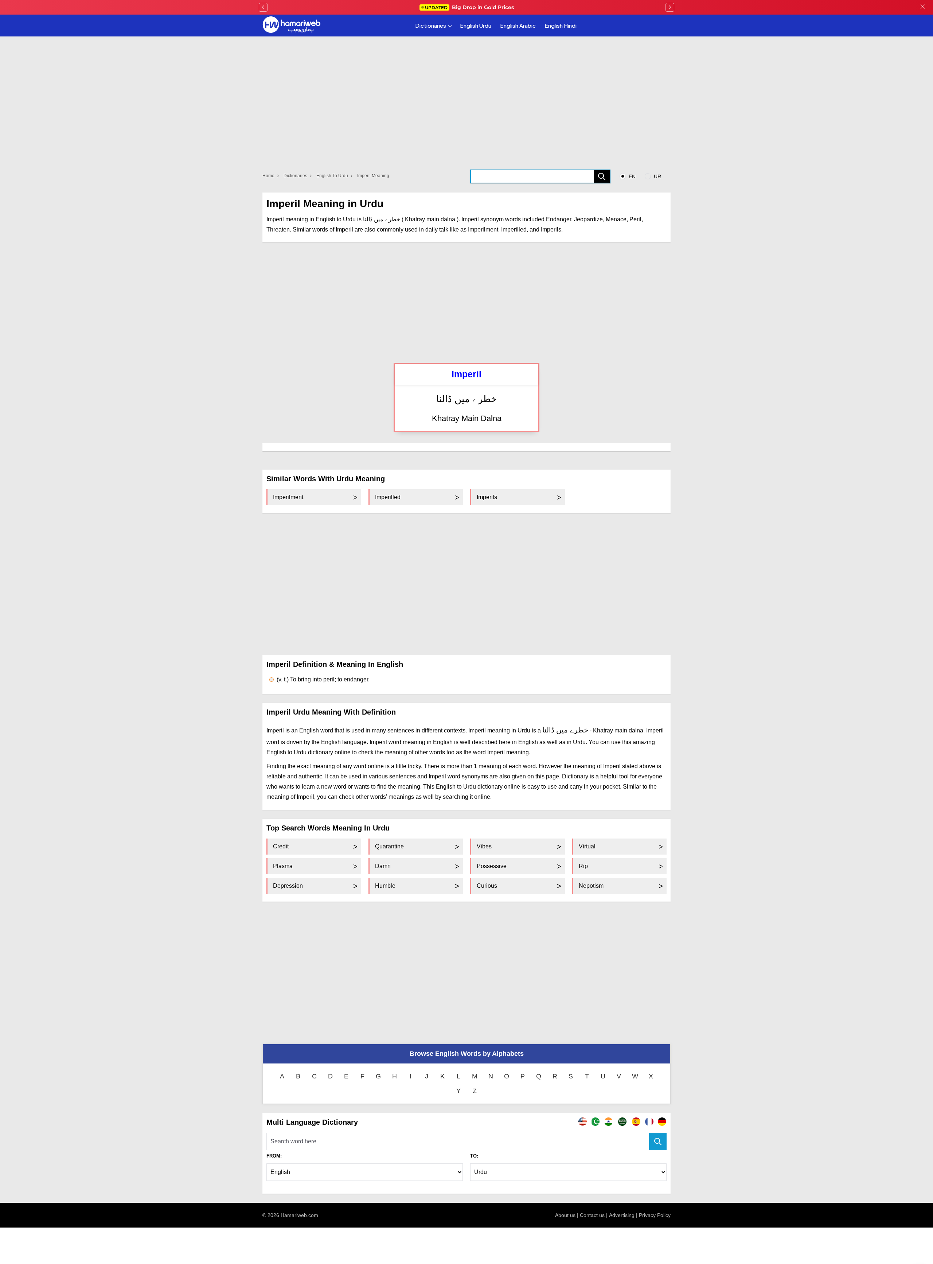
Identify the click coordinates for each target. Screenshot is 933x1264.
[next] (669, 7)
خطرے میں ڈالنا (466, 399)
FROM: (274, 1156)
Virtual (587, 846)
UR (656, 176)
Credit (281, 846)
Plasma (283, 866)
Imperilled (388, 497)
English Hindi (560, 25)
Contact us (592, 1215)
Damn (383, 866)
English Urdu (475, 25)
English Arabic (518, 25)
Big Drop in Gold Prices (469, 7)
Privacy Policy (655, 1215)
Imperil (466, 374)
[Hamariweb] (291, 25)
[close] (923, 7)
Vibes (484, 846)
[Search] (602, 176)
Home (268, 175)
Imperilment (288, 497)
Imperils (487, 497)
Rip (583, 866)
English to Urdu (332, 175)
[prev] (263, 7)
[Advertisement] (466, 303)
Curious (487, 886)
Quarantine (389, 846)
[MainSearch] (658, 1141)
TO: (474, 1156)
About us (565, 1215)
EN (631, 176)
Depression (288, 886)
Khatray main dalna (466, 418)
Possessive (492, 866)
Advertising (622, 1215)
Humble (385, 886)
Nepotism (591, 886)
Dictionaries (430, 25)
